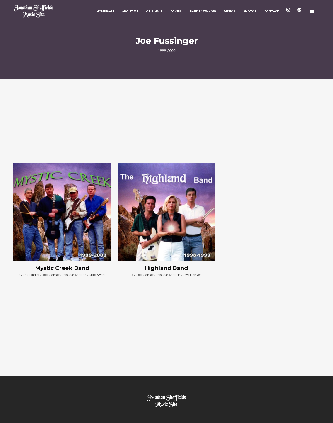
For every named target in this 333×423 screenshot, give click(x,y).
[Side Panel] (312, 11)
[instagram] (289, 11)
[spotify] (300, 11)
